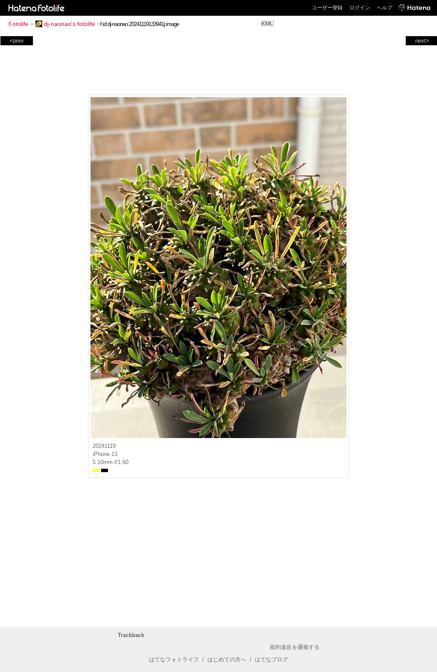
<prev (17, 40)
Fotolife (19, 23)
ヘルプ (384, 8)
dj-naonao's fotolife (69, 23)
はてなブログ (271, 659)
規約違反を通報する (295, 647)
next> (422, 40)
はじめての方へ (226, 659)
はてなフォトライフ (174, 659)
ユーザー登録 (327, 8)
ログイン (360, 8)
